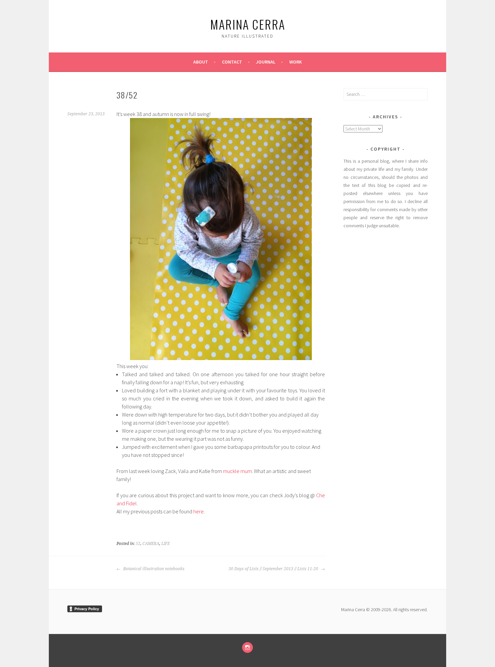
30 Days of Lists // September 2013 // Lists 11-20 (274, 568)
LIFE (165, 543)
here (198, 511)
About (200, 62)
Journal (265, 62)
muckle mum (237, 471)
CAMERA (150, 543)
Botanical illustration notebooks (153, 568)
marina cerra (247, 24)
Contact (232, 62)
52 (138, 543)
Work (295, 62)
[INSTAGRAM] (247, 647)
